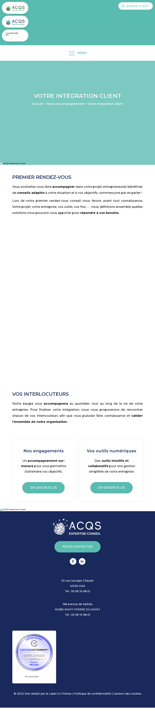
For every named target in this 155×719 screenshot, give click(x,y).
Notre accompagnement (65, 104)
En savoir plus (43, 487)
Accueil (37, 104)
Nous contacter (77, 546)
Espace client (137, 6)
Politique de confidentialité (92, 693)
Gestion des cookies (127, 693)
